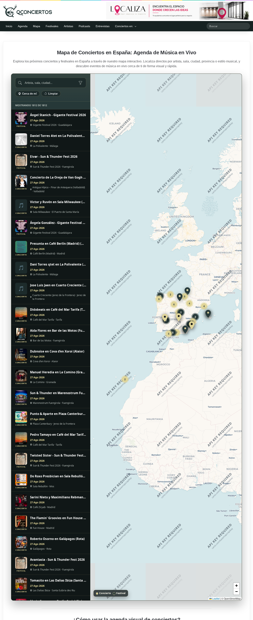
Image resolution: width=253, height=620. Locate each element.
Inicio (9, 26)
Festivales (52, 26)
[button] (192, 325)
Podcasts (84, 26)
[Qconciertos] (27, 11)
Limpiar (53, 93)
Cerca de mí (29, 93)
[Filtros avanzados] (80, 83)
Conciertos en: (124, 26)
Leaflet (216, 598)
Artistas (68, 26)
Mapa (36, 26)
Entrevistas (103, 26)
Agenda (22, 26)
